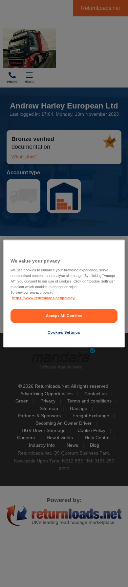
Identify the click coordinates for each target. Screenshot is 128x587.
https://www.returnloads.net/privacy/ (43, 298)
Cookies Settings (64, 332)
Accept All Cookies (64, 316)
